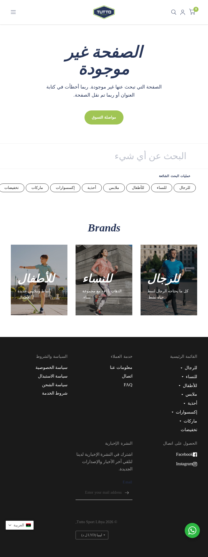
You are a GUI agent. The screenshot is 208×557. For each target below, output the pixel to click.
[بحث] (173, 12)
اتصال (127, 376)
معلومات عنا (121, 367)
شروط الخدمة (54, 393)
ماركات (37, 188)
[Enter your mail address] (127, 493)
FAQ (128, 384)
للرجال (184, 188)
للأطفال (138, 188)
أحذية (91, 188)
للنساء (162, 188)
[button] (20, 525)
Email (127, 482)
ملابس (114, 188)
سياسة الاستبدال (52, 376)
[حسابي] (182, 12)
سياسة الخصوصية (51, 367)
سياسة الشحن (54, 384)
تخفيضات (189, 429)
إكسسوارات (65, 188)
